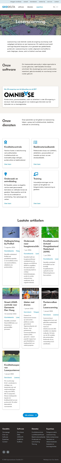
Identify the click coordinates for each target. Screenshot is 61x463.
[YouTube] (7, 452)
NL (54, 7)
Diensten (30, 7)
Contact (56, 1)
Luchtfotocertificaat (38, 434)
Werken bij (42, 1)
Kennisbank (33, 1)
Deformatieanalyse (52, 437)
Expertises (39, 7)
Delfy (18, 434)
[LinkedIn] (3, 452)
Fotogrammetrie (51, 432)
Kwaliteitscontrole (37, 432)
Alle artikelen (29, 415)
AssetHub (20, 439)
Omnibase (20, 432)
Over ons (49, 1)
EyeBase (19, 442)
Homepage (6, 432)
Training (34, 444)
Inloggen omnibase (15, 1)
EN (57, 7)
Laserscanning (50, 434)
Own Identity (55, 459)
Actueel (26, 1)
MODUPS (20, 437)
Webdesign (46, 459)
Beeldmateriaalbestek (38, 437)
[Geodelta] (8, 7)
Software (21, 7)
